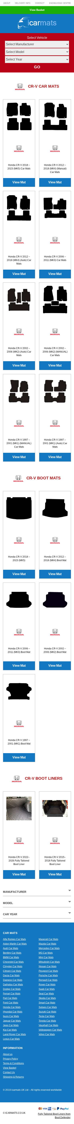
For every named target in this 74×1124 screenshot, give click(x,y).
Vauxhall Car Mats (48, 1025)
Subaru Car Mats (48, 1007)
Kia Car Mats (10, 1029)
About (6, 3)
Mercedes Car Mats (49, 948)
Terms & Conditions (13, 1063)
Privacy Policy (10, 1058)
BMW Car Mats (11, 957)
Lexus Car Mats (11, 1039)
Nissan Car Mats (47, 966)
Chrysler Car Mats (12, 966)
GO (37, 67)
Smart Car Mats (47, 1002)
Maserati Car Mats (48, 939)
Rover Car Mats (47, 984)
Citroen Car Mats (12, 971)
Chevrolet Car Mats (13, 962)
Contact (39, 3)
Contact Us (9, 1072)
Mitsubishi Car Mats (49, 962)
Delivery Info (22, 3)
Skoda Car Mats (47, 998)
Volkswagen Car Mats (50, 1029)
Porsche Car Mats (48, 975)
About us (7, 1054)
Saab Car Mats (47, 989)
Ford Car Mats (10, 1002)
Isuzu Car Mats (11, 1016)
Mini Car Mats (46, 957)
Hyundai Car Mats (12, 1011)
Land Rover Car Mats (14, 1034)
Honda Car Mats (12, 1007)
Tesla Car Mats (47, 1016)
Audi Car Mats (10, 948)
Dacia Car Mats (11, 975)
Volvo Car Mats (47, 1034)
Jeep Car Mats (11, 1025)
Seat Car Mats (46, 993)
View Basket (37, 9)
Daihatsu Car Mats (13, 984)
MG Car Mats (46, 952)
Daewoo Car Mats (12, 980)
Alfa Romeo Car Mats (14, 939)
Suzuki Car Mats (47, 1011)
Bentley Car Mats (12, 952)
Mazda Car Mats (47, 943)
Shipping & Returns (13, 1077)
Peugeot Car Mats (48, 971)
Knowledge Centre (60, 3)
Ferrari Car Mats (11, 993)
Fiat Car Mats (10, 998)
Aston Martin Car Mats (15, 943)
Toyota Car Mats (47, 1020)
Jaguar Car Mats (12, 1020)
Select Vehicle (37, 37)
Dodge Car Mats (12, 989)
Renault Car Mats (48, 980)
